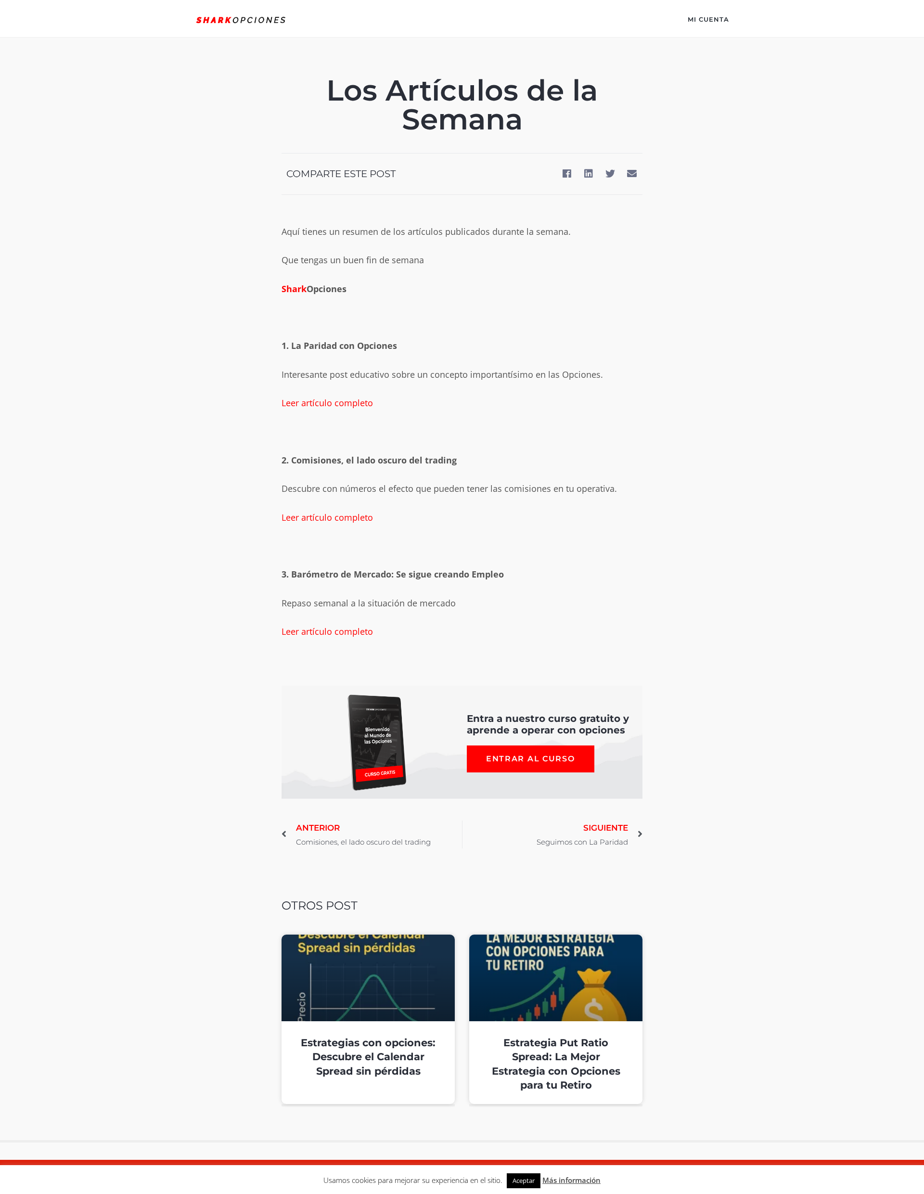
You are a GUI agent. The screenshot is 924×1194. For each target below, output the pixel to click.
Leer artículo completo (327, 403)
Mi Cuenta (708, 19)
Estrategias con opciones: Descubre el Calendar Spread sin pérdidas (368, 1057)
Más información (571, 1180)
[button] (567, 174)
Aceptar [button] (524, 1180)
